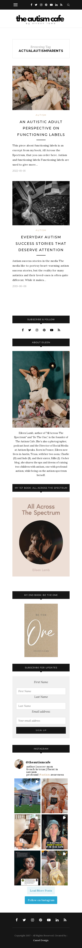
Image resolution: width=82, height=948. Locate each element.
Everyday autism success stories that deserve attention (41, 243)
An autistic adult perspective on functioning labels (41, 128)
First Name (41, 682)
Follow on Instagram (41, 900)
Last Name (41, 697)
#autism (44, 774)
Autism (41, 115)
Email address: (41, 711)
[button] (27, 795)
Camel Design (40, 940)
